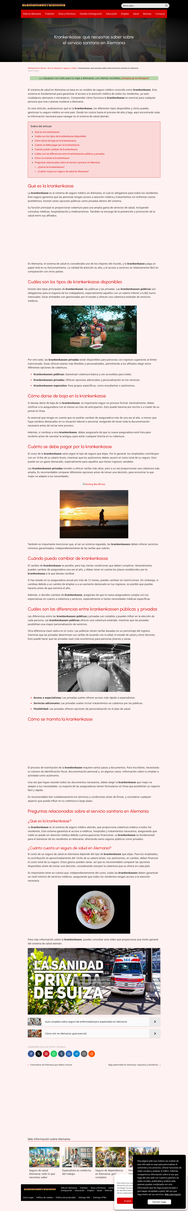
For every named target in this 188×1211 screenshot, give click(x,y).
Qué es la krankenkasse (47, 132)
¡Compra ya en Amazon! (135, 78)
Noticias (147, 13)
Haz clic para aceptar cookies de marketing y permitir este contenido (94, 981)
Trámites (49, 13)
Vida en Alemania (32, 13)
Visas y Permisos (67, 13)
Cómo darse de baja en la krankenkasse (55, 140)
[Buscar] (166, 5)
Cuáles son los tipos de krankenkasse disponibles (60, 136)
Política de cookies (44, 1197)
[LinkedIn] (69, 1053)
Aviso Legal (28, 1197)
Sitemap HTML (99, 1197)
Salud (136, 13)
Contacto (160, 13)
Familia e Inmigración (91, 13)
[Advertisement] (94, 239)
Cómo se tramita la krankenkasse (52, 158)
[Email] (84, 1053)
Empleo (125, 13)
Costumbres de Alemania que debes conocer (51, 1064)
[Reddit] (91, 1053)
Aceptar (127, 1200)
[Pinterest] (46, 1053)
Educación (111, 13)
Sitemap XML (84, 1197)
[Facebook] (31, 1053)
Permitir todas (159, 1202)
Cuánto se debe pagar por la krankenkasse (57, 144)
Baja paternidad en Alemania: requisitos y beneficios (133, 1064)
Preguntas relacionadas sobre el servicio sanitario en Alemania (67, 162)
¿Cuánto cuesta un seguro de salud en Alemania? (63, 171)
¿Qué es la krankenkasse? (51, 167)
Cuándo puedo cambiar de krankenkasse (56, 149)
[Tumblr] (61, 1053)
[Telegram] (76, 1053)
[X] (38, 1053)
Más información (173, 1194)
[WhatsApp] (54, 1053)
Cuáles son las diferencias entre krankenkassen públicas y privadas (70, 153)
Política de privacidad (66, 1197)
